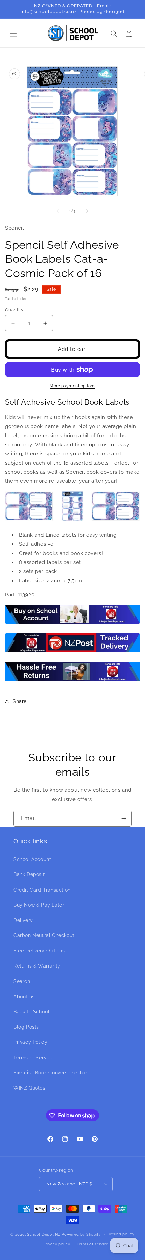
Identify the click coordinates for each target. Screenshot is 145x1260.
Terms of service (92, 1244)
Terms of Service (33, 1057)
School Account (32, 859)
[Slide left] (57, 211)
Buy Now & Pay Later (38, 905)
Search (21, 981)
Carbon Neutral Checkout (44, 935)
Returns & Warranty (36, 966)
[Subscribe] (123, 819)
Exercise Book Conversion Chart (51, 1072)
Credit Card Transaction (42, 890)
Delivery (23, 920)
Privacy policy (56, 1244)
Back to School (31, 1011)
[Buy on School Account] (72, 623)
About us (24, 996)
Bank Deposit (29, 874)
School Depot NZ (44, 1234)
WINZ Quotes (29, 1088)
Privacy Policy (30, 1042)
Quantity (14, 309)
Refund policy (121, 1234)
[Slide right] (87, 211)
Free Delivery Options (39, 950)
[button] (13, 33)
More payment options (72, 386)
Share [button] (20, 701)
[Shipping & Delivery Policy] (72, 652)
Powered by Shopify (81, 1234)
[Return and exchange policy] (72, 681)
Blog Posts (26, 1027)
